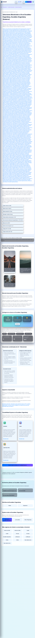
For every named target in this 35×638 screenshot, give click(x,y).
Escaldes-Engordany (11, 7)
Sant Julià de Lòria (7, 543)
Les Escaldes (17, 519)
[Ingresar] (24, 2)
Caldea (9, 505)
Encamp (17, 533)
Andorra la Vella (7, 530)
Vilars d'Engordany (28, 519)
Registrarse (29, 1)
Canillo (28, 530)
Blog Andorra (5, 7)
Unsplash (3, 240)
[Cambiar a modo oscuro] (16, 2)
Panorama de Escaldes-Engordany (7, 520)
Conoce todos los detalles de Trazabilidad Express (17, 465)
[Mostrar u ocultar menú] (33, 2)
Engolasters (25, 505)
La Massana (17, 536)
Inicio (2, 7)
